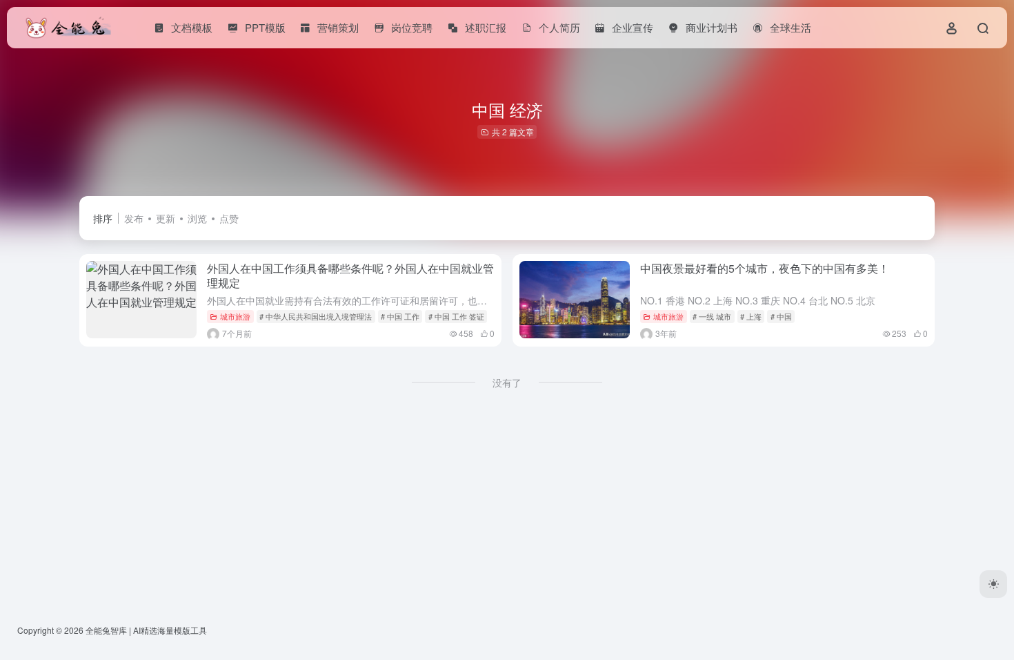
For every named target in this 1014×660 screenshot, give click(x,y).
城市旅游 (235, 316)
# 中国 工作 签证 (456, 316)
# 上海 (751, 316)
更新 (165, 218)
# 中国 (781, 316)
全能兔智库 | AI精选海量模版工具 (146, 630)
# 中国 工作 (400, 316)
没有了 (507, 382)
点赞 (229, 218)
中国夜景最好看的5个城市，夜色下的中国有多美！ (764, 268)
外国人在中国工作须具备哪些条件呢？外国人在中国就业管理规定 (350, 275)
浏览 (197, 218)
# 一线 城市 (712, 316)
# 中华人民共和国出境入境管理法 (315, 316)
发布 (133, 218)
